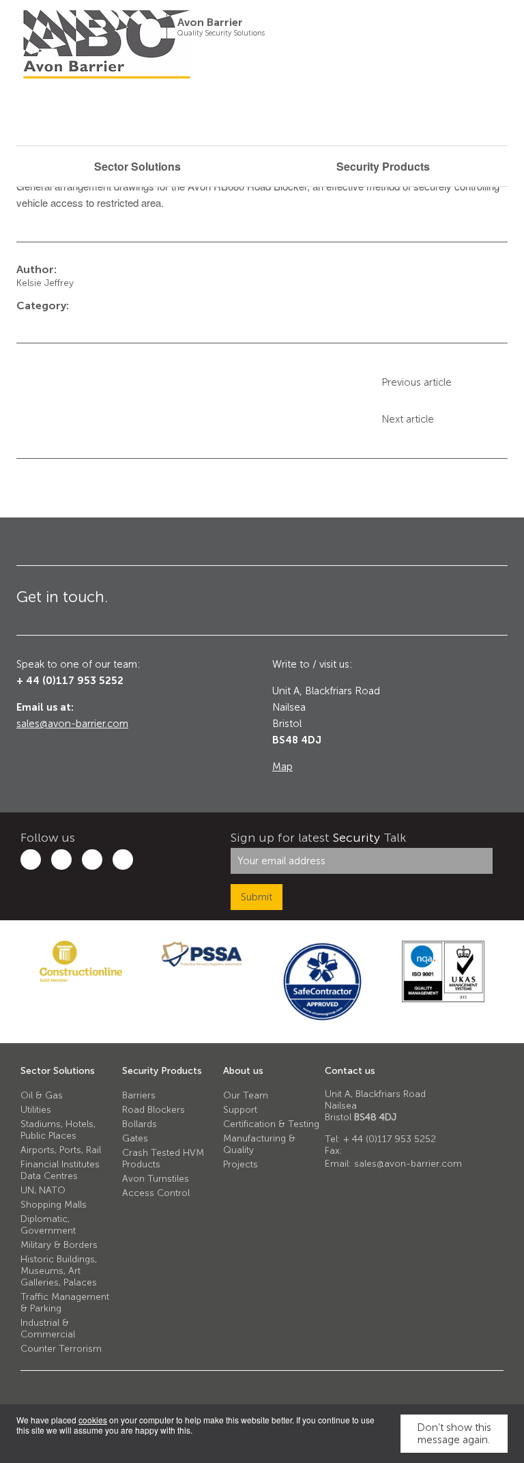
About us (243, 1071)
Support (240, 1110)
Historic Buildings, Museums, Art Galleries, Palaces (58, 1270)
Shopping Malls (53, 1204)
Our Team (245, 1095)
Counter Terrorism (61, 1348)
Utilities (35, 1110)
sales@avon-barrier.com (72, 724)
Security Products (162, 1071)
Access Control (156, 1193)
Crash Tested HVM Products (163, 1158)
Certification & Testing (271, 1124)
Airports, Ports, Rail (60, 1150)
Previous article (416, 382)
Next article (407, 419)
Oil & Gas (41, 1095)
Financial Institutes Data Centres (60, 1170)
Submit (256, 897)
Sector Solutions (57, 1071)
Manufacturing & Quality (259, 1144)
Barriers (139, 1095)
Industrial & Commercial (47, 1328)
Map (282, 767)
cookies (92, 1419)
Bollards (139, 1124)
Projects (240, 1164)
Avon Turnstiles (155, 1178)
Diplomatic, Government (48, 1224)
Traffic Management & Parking (64, 1302)
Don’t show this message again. (454, 1433)
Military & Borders (59, 1245)
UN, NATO (43, 1190)
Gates (135, 1138)
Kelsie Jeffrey (45, 283)
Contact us (350, 1071)
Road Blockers (153, 1110)
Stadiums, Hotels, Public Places (58, 1129)
